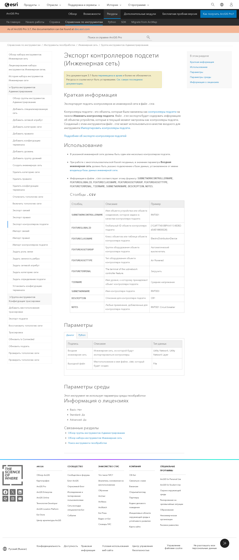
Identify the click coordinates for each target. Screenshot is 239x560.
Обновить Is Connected (21, 339)
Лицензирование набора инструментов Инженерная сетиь (27, 67)
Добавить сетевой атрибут (28, 120)
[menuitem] (49, 475)
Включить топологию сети (27, 203)
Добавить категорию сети (27, 126)
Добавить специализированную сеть (30, 111)
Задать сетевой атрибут (26, 265)
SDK (123, 22)
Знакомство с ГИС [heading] (108, 466)
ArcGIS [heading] (40, 466)
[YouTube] (20, 499)
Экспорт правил (22, 217)
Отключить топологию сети (28, 196)
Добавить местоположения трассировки (24, 309)
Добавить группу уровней (27, 158)
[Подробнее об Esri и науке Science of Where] (12, 476)
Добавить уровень (23, 151)
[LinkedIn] (20, 492)
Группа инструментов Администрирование (124, 45)
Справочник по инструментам (84, 22)
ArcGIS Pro (12, 13)
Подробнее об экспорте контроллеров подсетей (95, 135)
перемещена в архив (110, 75)
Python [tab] (82, 335)
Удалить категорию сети (26, 172)
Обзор (72, 13)
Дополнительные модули (140, 13)
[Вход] (231, 4)
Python (112, 22)
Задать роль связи (23, 251)
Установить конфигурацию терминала (27, 288)
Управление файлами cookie (173, 547)
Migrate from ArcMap (144, 22)
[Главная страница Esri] (11, 4)
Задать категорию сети (25, 272)
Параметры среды (200, 77)
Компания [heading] (135, 466)
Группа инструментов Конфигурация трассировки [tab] (24, 299)
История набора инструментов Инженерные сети (26, 78)
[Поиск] (212, 4)
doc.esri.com (82, 29)
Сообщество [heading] (75, 466)
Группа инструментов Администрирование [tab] (22, 89)
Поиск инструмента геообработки (87, 443)
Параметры (196, 72)
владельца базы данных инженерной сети (93, 170)
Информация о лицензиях (204, 82)
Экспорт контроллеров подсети (30, 224)
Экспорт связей (21, 210)
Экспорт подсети (18, 318)
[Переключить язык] (221, 4)
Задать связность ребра (26, 258)
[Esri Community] (5, 499)
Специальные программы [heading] (167, 468)
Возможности (91, 13)
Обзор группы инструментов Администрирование (29, 100)
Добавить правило (23, 133)
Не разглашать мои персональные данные (204, 547)
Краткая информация (202, 62)
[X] (13, 492)
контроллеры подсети (162, 111)
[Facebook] (5, 492)
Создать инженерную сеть (27, 165)
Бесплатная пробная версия (179, 13)
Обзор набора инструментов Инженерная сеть (25, 56)
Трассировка (16, 332)
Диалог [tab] (70, 335)
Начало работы (35, 22)
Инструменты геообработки (59, 45)
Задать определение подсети (29, 279)
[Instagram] (13, 499)
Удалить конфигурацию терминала (26, 188)
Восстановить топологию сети (25, 325)
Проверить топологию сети (24, 353)
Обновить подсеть (19, 346)
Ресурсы (112, 13)
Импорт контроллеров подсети (30, 244)
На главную (13, 22)
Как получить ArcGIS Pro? (218, 13)
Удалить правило (22, 179)
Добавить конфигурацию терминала (26, 142)
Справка (54, 22)
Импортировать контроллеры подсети (105, 128)
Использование (198, 67)
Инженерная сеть (88, 45)
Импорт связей (21, 231)
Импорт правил (21, 238)
